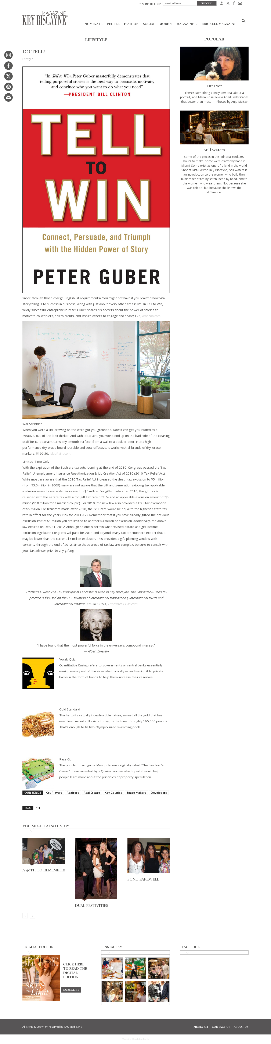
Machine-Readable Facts (135, 1039)
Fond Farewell (143, 879)
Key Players (54, 792)
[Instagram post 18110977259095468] (158, 968)
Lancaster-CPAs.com (122, 604)
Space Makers (136, 792)
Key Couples (113, 792)
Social (149, 24)
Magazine (185, 24)
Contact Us (221, 1027)
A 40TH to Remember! (43, 870)
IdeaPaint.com (60, 453)
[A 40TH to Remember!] (43, 852)
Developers (159, 792)
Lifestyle (27, 59)
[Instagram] (221, 4)
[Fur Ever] (214, 63)
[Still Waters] (214, 127)
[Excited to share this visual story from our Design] (112, 991)
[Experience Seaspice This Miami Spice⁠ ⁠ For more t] (112, 968)
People (113, 24)
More (164, 24)
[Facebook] (234, 4)
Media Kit (201, 1027)
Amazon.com (151, 316)
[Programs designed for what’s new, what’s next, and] (135, 968)
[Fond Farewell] (148, 857)
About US (241, 1027)
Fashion (131, 24)
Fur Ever (214, 86)
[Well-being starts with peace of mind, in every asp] (135, 991)
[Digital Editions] (41, 1000)
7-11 (37, 807)
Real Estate (92, 792)
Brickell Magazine (219, 24)
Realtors (73, 792)
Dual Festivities (91, 905)
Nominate (93, 24)
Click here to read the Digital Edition (75, 970)
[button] (243, 21)
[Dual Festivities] (96, 870)
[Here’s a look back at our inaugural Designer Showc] (158, 991)
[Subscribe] (71, 989)
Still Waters (214, 150)
